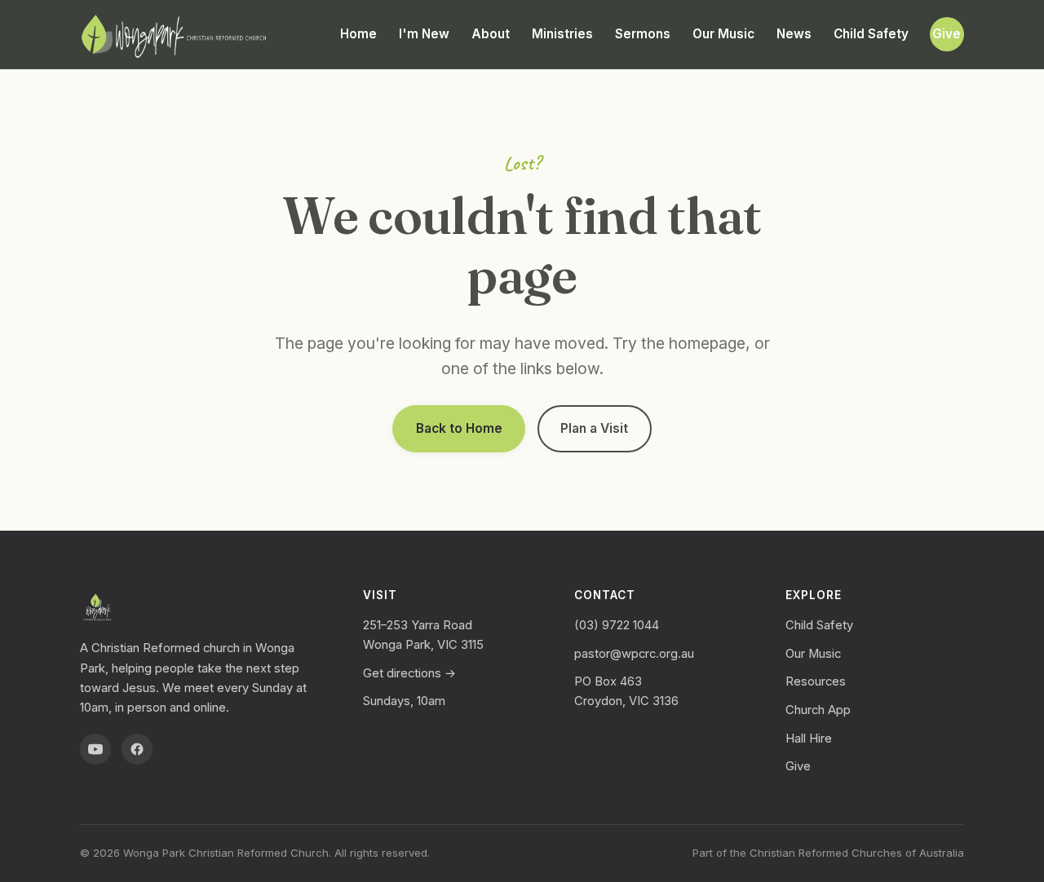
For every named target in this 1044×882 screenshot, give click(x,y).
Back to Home (459, 428)
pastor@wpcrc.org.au (634, 653)
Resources (815, 681)
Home (358, 34)
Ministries (562, 34)
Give (946, 34)
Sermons (642, 34)
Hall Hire (808, 738)
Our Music (723, 34)
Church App (818, 710)
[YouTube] (95, 749)
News (794, 34)
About (490, 34)
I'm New (424, 34)
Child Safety (871, 34)
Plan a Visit (594, 428)
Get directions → (409, 673)
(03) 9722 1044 (616, 625)
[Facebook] (137, 749)
